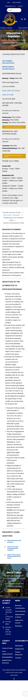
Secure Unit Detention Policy (13, 223)
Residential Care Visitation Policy (14, 219)
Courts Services (13, 40)
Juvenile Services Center (11, 212)
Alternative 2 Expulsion (11, 215)
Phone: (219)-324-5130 (10, 91)
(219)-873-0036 (8, 95)
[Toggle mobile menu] (25, 19)
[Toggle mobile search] (22, 19)
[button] (13, 541)
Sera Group (14, 670)
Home (4, 40)
